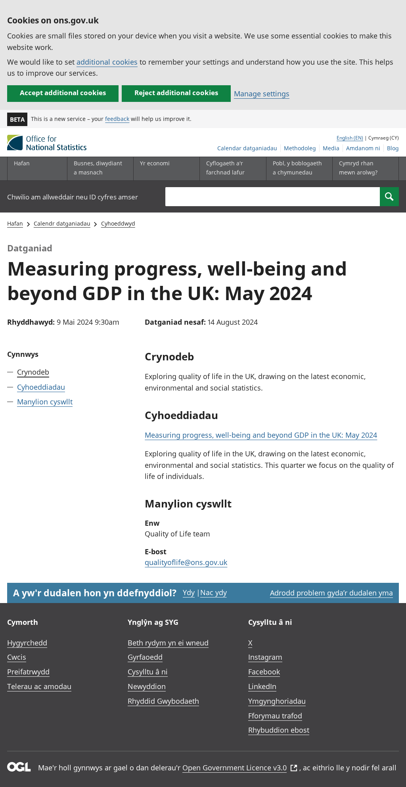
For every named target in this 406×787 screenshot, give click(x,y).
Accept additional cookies (63, 92)
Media (331, 148)
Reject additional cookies (176, 92)
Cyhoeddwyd (118, 223)
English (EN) (350, 137)
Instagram (265, 657)
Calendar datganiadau (247, 148)
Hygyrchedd (27, 642)
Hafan (22, 163)
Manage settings (261, 93)
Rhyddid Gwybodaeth (163, 701)
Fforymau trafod (275, 715)
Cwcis (16, 657)
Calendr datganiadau (62, 223)
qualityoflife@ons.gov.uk (186, 562)
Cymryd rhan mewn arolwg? (358, 167)
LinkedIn (262, 686)
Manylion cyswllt (45, 401)
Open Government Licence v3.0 (234, 767)
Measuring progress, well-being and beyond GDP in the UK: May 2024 (261, 435)
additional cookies (107, 62)
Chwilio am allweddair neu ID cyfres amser (72, 196)
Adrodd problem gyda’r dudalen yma (331, 592)
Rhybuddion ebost (278, 730)
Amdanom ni (363, 148)
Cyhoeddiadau (41, 387)
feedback (117, 119)
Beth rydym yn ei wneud (168, 642)
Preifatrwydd (28, 671)
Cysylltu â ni (148, 671)
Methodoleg (300, 148)
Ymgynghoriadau (277, 701)
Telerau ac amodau (39, 686)
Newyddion (147, 686)
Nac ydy (213, 592)
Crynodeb (33, 372)
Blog (393, 148)
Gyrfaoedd (145, 657)
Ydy (189, 592)
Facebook (264, 671)
